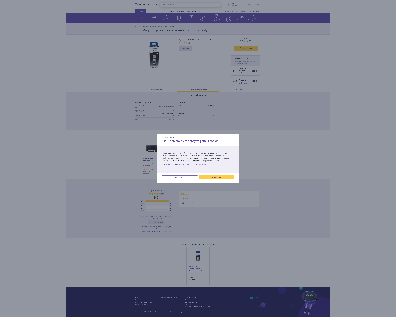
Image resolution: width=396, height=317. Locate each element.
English (172, 137)
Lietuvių (165, 137)
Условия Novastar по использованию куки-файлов (186, 164)
